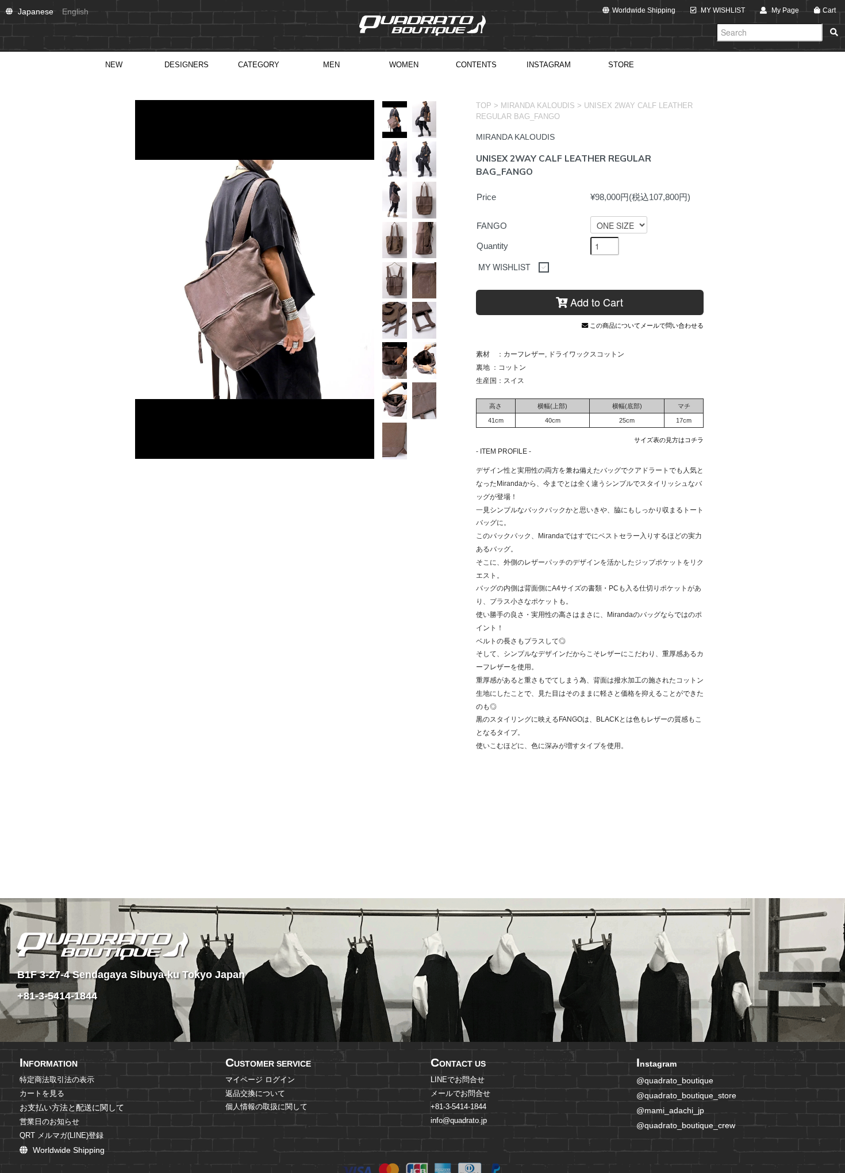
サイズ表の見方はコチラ (669, 439)
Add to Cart (595, 301)
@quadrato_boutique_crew (685, 1125)
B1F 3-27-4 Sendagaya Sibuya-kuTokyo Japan (131, 974)
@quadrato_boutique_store (686, 1095)
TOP (483, 106)
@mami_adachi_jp (670, 1110)
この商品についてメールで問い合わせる (646, 325)
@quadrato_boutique (674, 1080)
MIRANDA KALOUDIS (538, 106)
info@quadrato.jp (459, 1121)
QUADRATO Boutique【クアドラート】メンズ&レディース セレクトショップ (422, 25)
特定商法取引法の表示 (57, 1080)
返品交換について (255, 1094)
